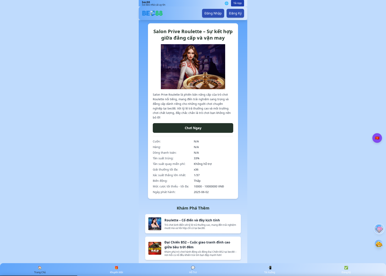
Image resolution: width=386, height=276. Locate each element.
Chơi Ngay (193, 128)
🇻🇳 (377, 138)
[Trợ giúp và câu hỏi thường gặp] (379, 229)
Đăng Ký (235, 13)
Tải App (237, 3)
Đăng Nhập (213, 13)
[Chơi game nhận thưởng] (379, 244)
